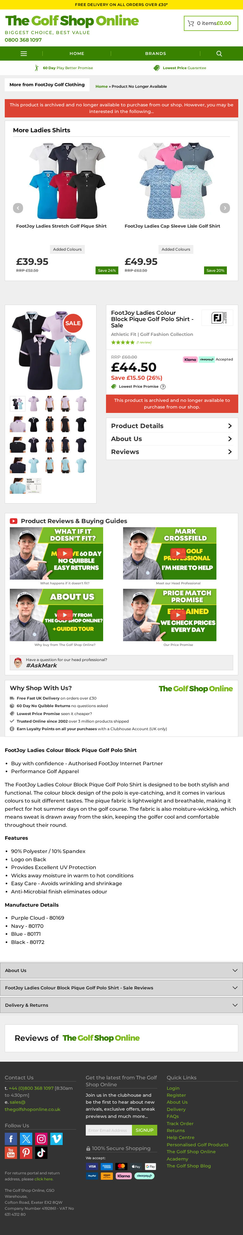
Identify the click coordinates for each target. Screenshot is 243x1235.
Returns (176, 1130)
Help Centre (181, 1137)
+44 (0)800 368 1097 (31, 1088)
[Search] (219, 53)
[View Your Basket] (211, 23)
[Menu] (24, 53)
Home (77, 53)
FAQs (173, 1116)
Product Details (137, 426)
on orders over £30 (57, 698)
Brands (155, 53)
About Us (126, 439)
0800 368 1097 (23, 40)
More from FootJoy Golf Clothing (47, 84)
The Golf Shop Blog (189, 1166)
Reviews (125, 452)
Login (173, 1088)
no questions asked (62, 705)
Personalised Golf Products (197, 1145)
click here (43, 1179)
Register (176, 1095)
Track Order (180, 1123)
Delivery (176, 1109)
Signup (144, 1130)
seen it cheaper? (54, 713)
